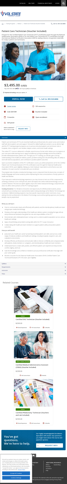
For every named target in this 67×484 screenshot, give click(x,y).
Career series (11, 106)
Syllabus (4, 263)
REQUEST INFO (23, 129)
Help (47, 470)
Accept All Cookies (16, 473)
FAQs (3, 274)
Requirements (6, 267)
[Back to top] (33, 462)
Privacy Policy (57, 479)
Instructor (5, 270)
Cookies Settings (16, 478)
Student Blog (57, 465)
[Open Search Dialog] (63, 3)
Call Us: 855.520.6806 (58, 24)
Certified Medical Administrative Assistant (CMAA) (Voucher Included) (32, 366)
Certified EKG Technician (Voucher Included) (32, 319)
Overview (5, 137)
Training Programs (10, 23)
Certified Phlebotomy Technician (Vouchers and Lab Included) (32, 414)
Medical (19, 23)
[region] (16, 468)
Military (48, 465)
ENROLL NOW (18, 99)
